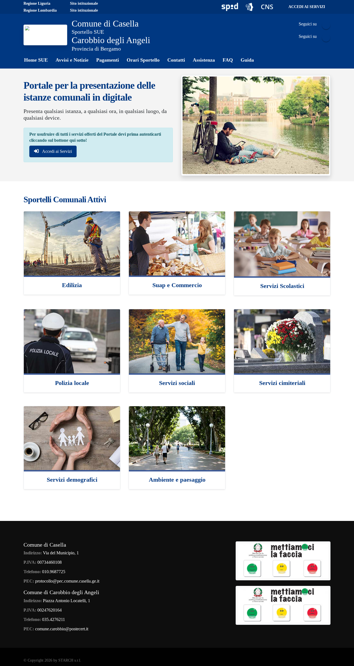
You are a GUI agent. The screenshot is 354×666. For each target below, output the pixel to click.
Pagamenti (107, 60)
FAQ (228, 60)
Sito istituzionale (84, 3)
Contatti (176, 60)
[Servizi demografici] (72, 437)
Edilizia (72, 285)
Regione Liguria (37, 3)
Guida (247, 60)
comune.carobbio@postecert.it (61, 628)
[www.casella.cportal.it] (45, 35)
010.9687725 (53, 571)
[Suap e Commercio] (177, 242)
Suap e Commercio (177, 285)
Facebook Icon (326, 25)
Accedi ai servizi (306, 7)
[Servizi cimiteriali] (282, 340)
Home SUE (36, 60)
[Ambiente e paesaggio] (177, 437)
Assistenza (204, 60)
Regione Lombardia (40, 10)
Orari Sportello (143, 60)
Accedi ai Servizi (56, 151)
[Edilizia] (72, 242)
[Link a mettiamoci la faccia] (283, 560)
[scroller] (344, 659)
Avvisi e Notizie (72, 60)
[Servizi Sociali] (177, 340)
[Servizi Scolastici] (282, 243)
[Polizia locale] (72, 340)
